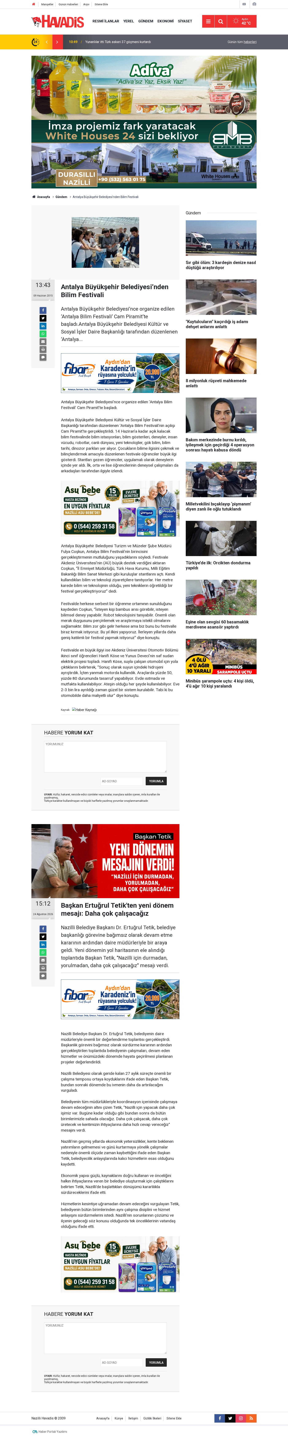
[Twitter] (43, 318)
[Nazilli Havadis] (57, 21)
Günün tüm (242, 42)
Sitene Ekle (101, 4)
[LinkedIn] (43, 326)
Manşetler (47, 4)
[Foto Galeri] (254, 4)
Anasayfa (43, 197)
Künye (119, 1418)
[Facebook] (43, 310)
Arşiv (86, 4)
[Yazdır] (43, 349)
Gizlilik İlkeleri (152, 1418)
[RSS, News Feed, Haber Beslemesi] (251, 1418)
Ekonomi (165, 21)
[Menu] (208, 22)
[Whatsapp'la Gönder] (43, 333)
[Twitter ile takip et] (230, 1418)
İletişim (133, 1418)
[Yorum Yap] (43, 357)
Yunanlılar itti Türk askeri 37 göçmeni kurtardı (118, 42)
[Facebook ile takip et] (219, 1418)
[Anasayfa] (33, 4)
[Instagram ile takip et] (241, 1418)
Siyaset (185, 21)
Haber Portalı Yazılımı (53, 1431)
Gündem (145, 21)
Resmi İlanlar (106, 21)
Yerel (128, 21)
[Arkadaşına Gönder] (43, 341)
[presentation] (46, 42)
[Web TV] (244, 4)
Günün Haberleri (68, 4)
